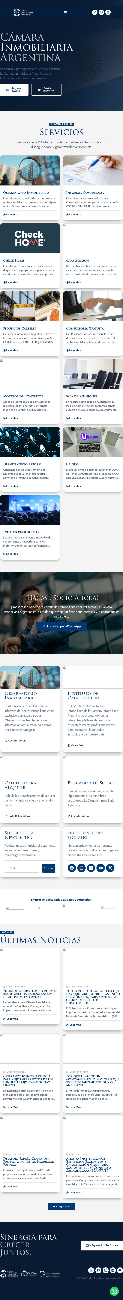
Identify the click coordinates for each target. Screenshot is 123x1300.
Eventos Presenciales (21, 532)
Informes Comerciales (85, 192)
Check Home (13, 260)
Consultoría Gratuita (85, 328)
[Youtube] (100, 868)
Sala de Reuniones (81, 396)
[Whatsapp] (95, 12)
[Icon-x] (91, 1270)
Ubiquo (72, 464)
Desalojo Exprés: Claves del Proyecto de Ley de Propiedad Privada (28, 1161)
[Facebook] (72, 868)
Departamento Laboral (22, 464)
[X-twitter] (110, 868)
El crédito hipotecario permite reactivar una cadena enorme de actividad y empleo (30, 994)
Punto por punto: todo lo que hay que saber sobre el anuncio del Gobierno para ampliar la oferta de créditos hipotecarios (93, 997)
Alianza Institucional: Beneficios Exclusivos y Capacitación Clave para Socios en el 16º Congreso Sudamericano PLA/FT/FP (88, 1164)
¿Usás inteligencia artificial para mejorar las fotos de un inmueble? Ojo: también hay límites (28, 1081)
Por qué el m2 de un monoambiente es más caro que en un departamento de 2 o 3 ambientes (92, 1081)
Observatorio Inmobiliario (26, 192)
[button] (65, 12)
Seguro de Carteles (19, 328)
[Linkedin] (108, 12)
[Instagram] (101, 12)
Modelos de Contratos (23, 396)
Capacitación (77, 260)
